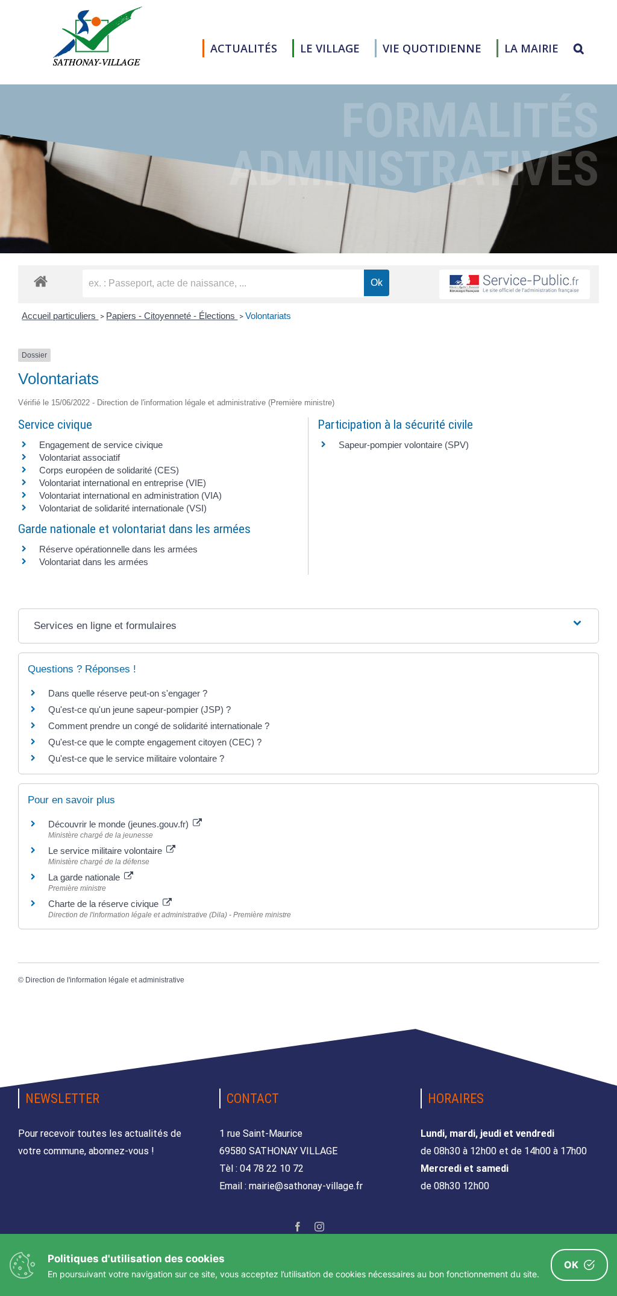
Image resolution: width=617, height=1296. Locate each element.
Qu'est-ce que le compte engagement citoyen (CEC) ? (155, 742)
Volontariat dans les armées (93, 562)
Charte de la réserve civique (104, 904)
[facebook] (297, 1226)
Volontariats (268, 316)
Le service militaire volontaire (106, 851)
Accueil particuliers (60, 316)
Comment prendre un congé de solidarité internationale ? (158, 726)
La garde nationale (85, 877)
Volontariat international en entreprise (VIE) (122, 483)
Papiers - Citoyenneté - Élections (171, 316)
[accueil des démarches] (40, 281)
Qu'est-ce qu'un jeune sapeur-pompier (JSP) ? (139, 709)
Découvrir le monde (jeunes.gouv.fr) (119, 824)
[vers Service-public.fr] (514, 284)
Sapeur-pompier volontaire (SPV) (404, 445)
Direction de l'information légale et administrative (104, 980)
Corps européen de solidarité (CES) (109, 470)
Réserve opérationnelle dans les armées (118, 549)
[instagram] (319, 1226)
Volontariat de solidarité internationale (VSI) (123, 508)
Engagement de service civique (101, 445)
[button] (579, 48)
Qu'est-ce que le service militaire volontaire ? (136, 758)
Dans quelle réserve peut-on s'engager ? (127, 693)
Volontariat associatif (79, 457)
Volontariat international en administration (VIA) (130, 495)
